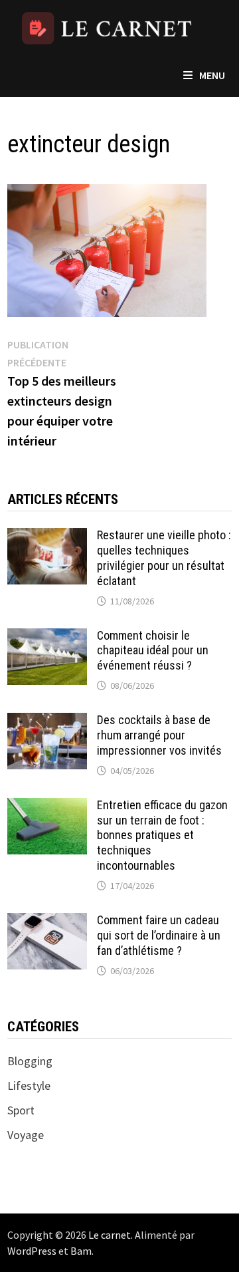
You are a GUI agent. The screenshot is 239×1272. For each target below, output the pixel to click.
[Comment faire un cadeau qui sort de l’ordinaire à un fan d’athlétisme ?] (47, 922)
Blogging (29, 1061)
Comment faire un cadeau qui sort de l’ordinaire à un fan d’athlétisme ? (158, 935)
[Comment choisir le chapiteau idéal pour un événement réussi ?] (47, 637)
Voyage (25, 1134)
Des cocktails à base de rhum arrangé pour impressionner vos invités (159, 735)
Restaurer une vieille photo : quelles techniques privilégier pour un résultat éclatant (164, 558)
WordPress (31, 1250)
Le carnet (109, 1234)
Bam (81, 1250)
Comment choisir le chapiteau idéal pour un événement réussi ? (152, 650)
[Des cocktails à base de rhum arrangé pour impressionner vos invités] (47, 721)
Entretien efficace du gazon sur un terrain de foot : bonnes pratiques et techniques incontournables (162, 835)
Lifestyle (28, 1085)
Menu (212, 75)
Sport (21, 1110)
